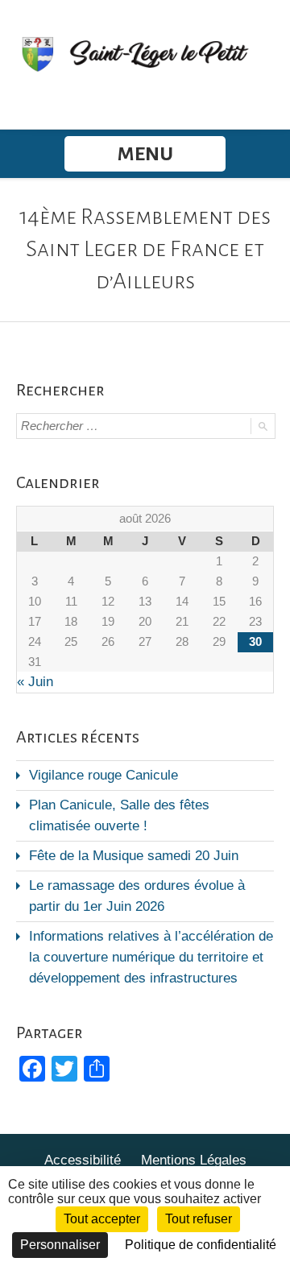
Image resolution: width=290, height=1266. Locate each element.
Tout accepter (102, 1219)
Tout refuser (198, 1219)
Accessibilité (82, 1160)
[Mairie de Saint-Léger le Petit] (145, 53)
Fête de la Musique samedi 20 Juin (133, 855)
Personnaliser (60, 1245)
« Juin (35, 681)
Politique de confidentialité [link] (200, 1245)
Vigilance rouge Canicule (103, 775)
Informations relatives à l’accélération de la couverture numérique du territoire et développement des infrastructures (151, 957)
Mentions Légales (193, 1160)
